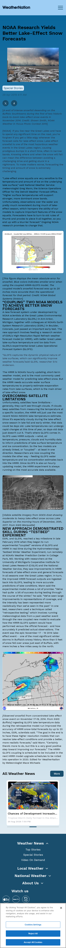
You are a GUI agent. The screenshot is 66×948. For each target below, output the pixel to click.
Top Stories (33, 849)
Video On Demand (33, 859)
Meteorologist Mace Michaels (23, 762)
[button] (33, 843)
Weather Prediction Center (30, 555)
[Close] (61, 908)
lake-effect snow (33, 140)
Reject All (32, 933)
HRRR (28, 339)
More (57, 773)
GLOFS (27, 349)
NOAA (6, 130)
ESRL (41, 325)
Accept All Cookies (33, 942)
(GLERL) (32, 318)
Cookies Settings (33, 924)
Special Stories (33, 854)
